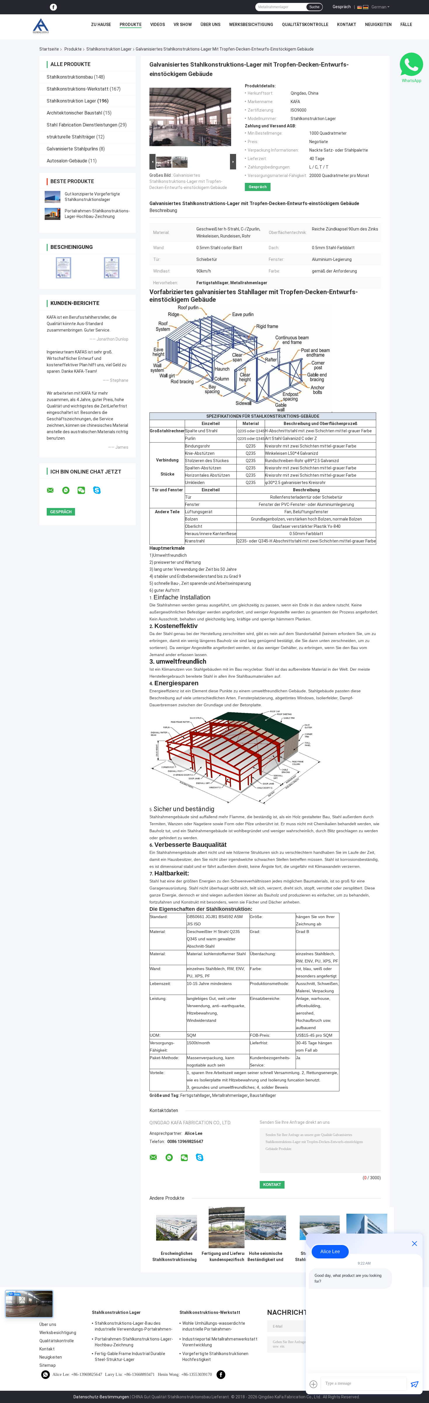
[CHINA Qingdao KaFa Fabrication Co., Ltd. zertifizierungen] (63, 267)
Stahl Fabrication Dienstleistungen (82, 125)
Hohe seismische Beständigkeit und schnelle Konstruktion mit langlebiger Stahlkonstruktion (265, 1256)
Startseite (49, 49)
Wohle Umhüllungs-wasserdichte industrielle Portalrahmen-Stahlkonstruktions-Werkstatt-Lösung (219, 1327)
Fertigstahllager (195, 1095)
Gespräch (342, 6)
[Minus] (414, 1243)
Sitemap (47, 1365)
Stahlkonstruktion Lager (109, 49)
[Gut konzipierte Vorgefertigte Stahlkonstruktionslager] (52, 197)
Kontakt (346, 24)
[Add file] (313, 1384)
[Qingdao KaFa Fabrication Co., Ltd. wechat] (85, 490)
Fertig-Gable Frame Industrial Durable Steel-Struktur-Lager (130, 1356)
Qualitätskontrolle (305, 24)
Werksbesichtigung (251, 24)
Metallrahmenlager (230, 1095)
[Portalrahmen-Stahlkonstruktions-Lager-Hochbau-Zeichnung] (52, 214)
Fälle (406, 24)
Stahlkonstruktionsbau (70, 77)
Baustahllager (263, 1095)
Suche (314, 7)
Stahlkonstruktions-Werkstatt (78, 89)
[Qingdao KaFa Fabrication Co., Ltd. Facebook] (53, 7)
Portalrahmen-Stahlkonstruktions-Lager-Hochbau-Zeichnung (134, 1342)
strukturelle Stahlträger (71, 137)
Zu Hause (101, 24)
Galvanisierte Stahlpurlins (72, 149)
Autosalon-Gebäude (67, 161)
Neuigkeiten (378, 24)
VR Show (183, 24)
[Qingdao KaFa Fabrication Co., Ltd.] (40, 26)
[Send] (414, 1384)
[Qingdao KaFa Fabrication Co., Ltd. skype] (100, 490)
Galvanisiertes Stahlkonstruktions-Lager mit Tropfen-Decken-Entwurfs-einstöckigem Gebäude (188, 181)
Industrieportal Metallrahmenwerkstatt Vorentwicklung (219, 1342)
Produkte (131, 24)
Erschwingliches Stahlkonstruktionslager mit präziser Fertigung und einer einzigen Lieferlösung (176, 1256)
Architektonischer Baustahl (74, 113)
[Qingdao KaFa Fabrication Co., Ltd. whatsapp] (69, 490)
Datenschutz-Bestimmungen (101, 1397)
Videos (157, 24)
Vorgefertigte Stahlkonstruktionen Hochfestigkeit (215, 1356)
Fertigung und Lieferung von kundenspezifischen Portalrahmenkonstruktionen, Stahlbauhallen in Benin (229, 1256)
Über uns (210, 24)
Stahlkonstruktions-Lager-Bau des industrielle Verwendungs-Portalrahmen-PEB (133, 1327)
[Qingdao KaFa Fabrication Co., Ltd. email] (54, 490)
